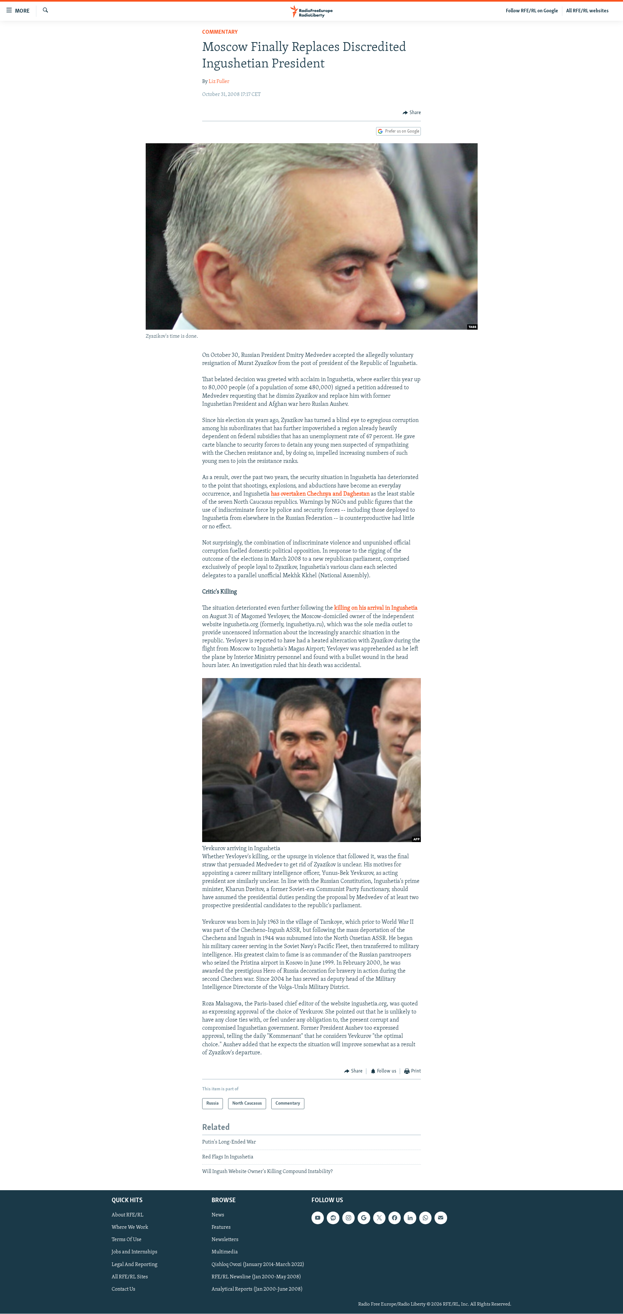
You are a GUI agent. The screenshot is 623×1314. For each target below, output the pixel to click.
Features (221, 1227)
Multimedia (225, 1252)
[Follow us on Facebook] (394, 1218)
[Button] (412, 113)
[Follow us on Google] (364, 1218)
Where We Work (130, 1227)
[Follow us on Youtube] (318, 1218)
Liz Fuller (219, 81)
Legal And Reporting (134, 1264)
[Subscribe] (440, 1218)
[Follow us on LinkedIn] (410, 1218)
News (218, 1215)
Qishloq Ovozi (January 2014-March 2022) (258, 1264)
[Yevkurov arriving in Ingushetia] (311, 841)
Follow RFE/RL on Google (532, 11)
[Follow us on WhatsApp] (425, 1218)
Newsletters (225, 1239)
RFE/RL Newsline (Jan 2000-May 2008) (256, 1276)
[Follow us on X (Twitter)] (379, 1218)
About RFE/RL (127, 1215)
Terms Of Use (126, 1239)
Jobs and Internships (134, 1252)
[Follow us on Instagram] (348, 1218)
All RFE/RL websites (587, 11)
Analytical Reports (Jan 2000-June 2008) (257, 1289)
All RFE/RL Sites (130, 1276)
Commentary (220, 32)
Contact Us (123, 1289)
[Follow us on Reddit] (333, 1218)
